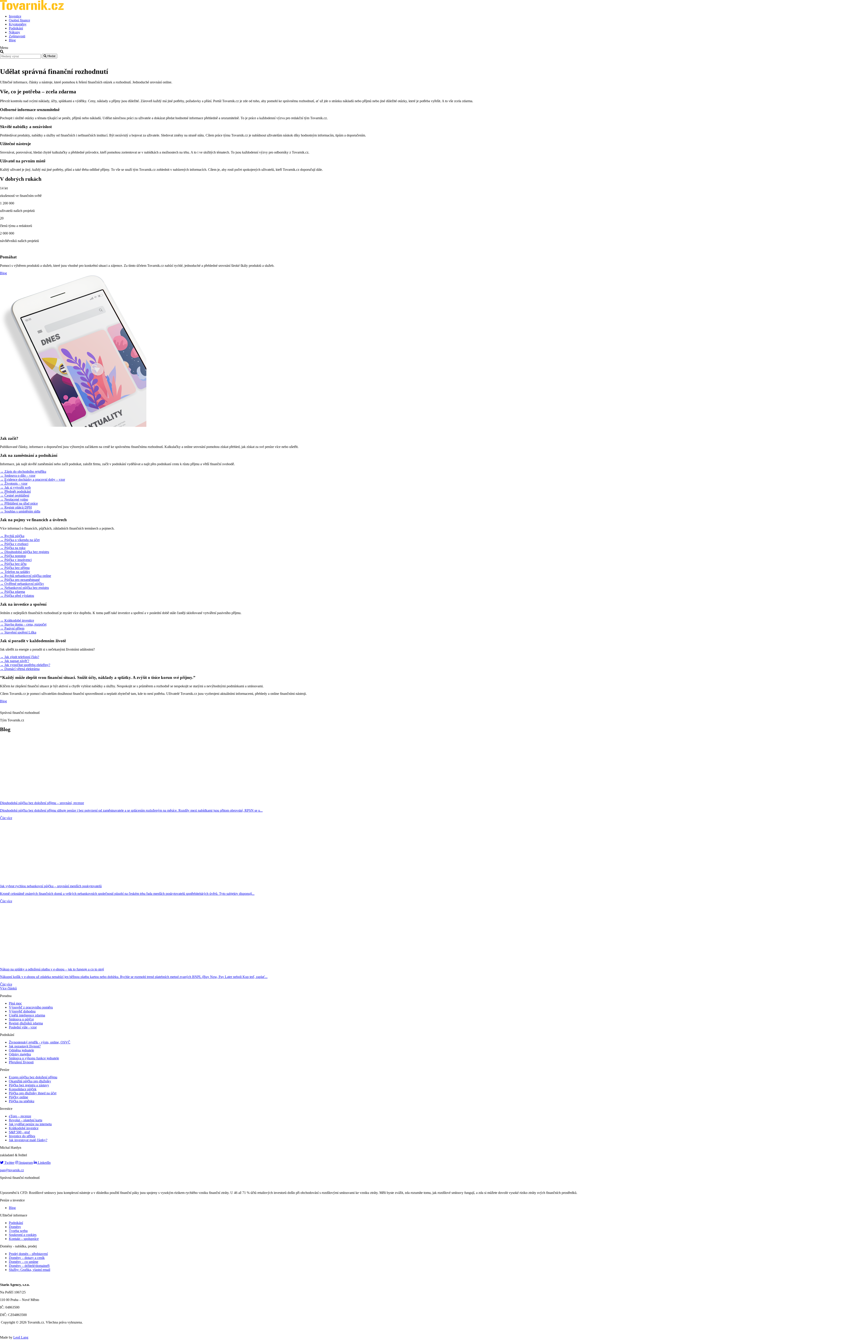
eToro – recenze (20, 1116)
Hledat (50, 56)
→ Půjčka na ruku (12, 548)
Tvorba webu (18, 1231)
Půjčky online (18, 1097)
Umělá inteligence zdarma (27, 1015)
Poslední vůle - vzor (23, 1027)
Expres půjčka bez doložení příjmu (33, 1077)
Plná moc (15, 1003)
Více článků (8, 988)
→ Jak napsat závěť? (14, 661)
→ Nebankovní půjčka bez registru (24, 588)
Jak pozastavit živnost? (25, 1046)
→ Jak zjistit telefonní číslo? (19, 657)
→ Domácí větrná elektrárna (20, 669)
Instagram (25, 1162)
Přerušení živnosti (21, 1062)
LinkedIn (44, 1162)
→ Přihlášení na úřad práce (19, 503)
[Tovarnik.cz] (32, 9)
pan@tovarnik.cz (12, 1170)
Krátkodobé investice (23, 1128)
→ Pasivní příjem (12, 628)
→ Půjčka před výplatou (17, 596)
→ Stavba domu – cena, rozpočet (23, 624)
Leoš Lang (20, 1337)
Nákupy (14, 32)
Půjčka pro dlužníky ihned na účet (32, 1093)
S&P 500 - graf (19, 1132)
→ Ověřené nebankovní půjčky (22, 584)
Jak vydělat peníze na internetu (30, 1124)
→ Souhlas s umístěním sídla (20, 511)
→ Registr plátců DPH (16, 507)
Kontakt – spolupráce (24, 1239)
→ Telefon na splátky (15, 572)
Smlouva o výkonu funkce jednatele (34, 1058)
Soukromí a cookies (22, 1235)
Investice (15, 16)
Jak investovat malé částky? (28, 1140)
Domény (15, 1227)
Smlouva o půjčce (21, 1019)
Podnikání (16, 28)
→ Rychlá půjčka (12, 536)
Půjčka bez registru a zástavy (29, 1085)
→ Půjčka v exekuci (14, 544)
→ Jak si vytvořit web (15, 487)
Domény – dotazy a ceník (27, 1258)
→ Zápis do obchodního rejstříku (23, 471)
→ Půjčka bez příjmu (15, 568)
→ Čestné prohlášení (14, 495)
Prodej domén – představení (28, 1254)
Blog (12, 40)
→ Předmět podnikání (15, 491)
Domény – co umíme (23, 1262)
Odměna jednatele (21, 1050)
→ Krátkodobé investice (17, 620)
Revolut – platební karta (25, 1120)
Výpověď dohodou (22, 1011)
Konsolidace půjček (22, 1089)
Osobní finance (19, 20)
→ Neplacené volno (14, 499)
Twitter (9, 1162)
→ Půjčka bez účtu (13, 564)
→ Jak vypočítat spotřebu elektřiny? (25, 665)
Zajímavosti (17, 36)
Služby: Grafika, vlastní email (29, 1270)
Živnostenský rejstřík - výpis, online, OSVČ (39, 1042)
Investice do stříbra (22, 1136)
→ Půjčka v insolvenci (16, 560)
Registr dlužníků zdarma (26, 1023)
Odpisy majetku (20, 1054)
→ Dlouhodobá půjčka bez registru (24, 552)
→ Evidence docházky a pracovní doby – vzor (32, 479)
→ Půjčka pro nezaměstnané (20, 580)
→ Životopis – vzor (13, 483)
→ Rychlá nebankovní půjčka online (25, 576)
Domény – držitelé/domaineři (29, 1266)
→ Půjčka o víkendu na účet (20, 540)
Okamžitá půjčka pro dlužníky (30, 1081)
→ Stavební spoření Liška (18, 632)
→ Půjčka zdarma (12, 592)
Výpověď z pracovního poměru (31, 1007)
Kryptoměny (18, 24)
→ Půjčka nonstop (13, 556)
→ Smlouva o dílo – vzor (17, 475)
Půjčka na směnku (21, 1101)
